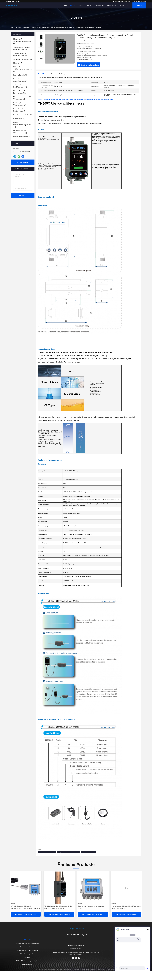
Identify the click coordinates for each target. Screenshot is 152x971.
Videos (81, 5)
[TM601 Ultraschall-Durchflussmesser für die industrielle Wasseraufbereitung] (26, 887)
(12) (22, 98)
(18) (19, 119)
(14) (20, 80)
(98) (22, 59)
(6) (20, 132)
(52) (22, 69)
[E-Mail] (23, 157)
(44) (20, 54)
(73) (18, 63)
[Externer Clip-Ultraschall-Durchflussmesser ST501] (59, 887)
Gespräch (139, 5)
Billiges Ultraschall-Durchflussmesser (68, 852)
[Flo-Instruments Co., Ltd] (11, 5)
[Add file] (117, 968)
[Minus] (148, 929)
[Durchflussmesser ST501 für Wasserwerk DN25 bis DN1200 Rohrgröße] (126, 887)
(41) (20, 86)
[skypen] (15, 157)
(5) (21, 137)
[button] (13, 892)
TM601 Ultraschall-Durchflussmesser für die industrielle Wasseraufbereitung (24, 907)
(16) (19, 104)
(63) (22, 92)
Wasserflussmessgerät (88, 852)
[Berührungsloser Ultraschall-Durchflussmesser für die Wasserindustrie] (93, 887)
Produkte (72, 5)
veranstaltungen (111, 5)
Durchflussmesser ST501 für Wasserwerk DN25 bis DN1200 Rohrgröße (124, 907)
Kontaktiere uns (99, 5)
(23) (20, 75)
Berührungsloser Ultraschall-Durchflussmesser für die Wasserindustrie (92, 907)
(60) (22, 41)
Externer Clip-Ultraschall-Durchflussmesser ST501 (57, 907)
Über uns (88, 5)
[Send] (147, 968)
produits (18, 27)
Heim (65, 5)
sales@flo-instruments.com (122, 1)
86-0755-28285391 (140, 1)
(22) (22, 48)
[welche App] (19, 157)
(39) (19, 110)
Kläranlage (26, 27)
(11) (22, 125)
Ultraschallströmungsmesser (47, 852)
